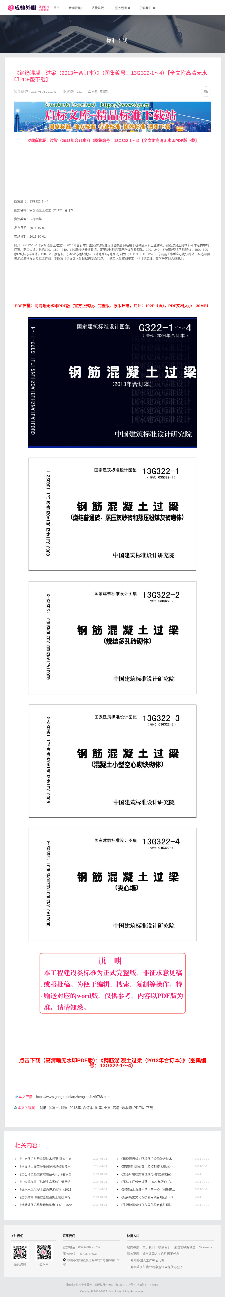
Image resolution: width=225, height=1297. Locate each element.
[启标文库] (112, 103)
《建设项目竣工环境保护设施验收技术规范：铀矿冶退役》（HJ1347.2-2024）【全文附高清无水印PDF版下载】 (148, 1159)
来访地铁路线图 (185, 1247)
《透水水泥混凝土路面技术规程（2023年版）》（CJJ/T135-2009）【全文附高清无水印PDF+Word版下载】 (46, 1189)
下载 (149, 1108)
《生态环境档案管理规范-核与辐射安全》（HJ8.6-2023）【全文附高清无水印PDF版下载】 (46, 1174)
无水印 (126, 1108)
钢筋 (43, 1108)
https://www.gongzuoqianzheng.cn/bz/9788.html (73, 1097)
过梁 (64, 1108)
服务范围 (121, 8)
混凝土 (53, 1108)
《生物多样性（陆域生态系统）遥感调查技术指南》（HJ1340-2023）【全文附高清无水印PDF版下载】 (46, 1182)
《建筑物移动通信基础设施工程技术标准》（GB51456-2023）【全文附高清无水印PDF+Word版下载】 (46, 1197)
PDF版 (139, 1108)
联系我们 (164, 1247)
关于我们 (148, 1247)
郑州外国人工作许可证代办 (160, 1254)
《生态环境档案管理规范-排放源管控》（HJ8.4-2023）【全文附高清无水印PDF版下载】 (148, 1174)
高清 (116, 1108)
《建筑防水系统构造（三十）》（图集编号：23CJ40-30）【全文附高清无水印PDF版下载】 (148, 1189)
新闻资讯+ (76, 8)
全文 (107, 1108)
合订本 (88, 1108)
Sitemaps (205, 1247)
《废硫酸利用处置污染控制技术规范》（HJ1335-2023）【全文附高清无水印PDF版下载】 (148, 1166)
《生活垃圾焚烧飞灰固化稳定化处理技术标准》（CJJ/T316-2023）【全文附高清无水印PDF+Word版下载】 (148, 1205)
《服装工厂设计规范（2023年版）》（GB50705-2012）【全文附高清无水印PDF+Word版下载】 (148, 1182)
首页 (56, 8)
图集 (98, 1108)
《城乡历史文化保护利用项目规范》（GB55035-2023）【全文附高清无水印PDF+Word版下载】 (148, 1197)
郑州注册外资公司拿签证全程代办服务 (157, 1267)
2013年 (75, 1108)
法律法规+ (99, 8)
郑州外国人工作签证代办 (147, 1260)
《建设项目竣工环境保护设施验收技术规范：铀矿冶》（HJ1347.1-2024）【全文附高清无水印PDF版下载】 (46, 1166)
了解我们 (145, 8)
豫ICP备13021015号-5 (121, 1284)
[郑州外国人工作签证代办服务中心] (21, 8)
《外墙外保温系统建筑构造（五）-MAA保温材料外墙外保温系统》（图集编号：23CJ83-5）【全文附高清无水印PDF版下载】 (46, 1205)
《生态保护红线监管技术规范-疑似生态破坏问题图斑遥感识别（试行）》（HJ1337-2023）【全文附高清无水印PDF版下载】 (46, 1159)
